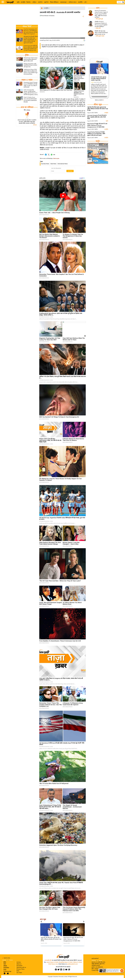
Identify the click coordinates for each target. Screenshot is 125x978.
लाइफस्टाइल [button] (63, 2)
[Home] (41, 8)
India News (53, 163)
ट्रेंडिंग (27, 55)
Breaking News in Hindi (65, 962)
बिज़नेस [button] (28, 2)
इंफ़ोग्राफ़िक (6, 967)
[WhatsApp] (83, 27)
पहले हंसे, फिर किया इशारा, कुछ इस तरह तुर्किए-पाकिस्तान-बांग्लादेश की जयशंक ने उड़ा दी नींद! (51, 939)
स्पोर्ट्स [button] (34, 2)
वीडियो (5, 966)
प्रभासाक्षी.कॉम (48, 960)
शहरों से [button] (46, 2)
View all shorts (99, 100)
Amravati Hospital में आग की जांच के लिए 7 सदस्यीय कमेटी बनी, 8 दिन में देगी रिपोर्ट (96, 117)
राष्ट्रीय (18, 2)
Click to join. (56, 158)
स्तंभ (97, 8)
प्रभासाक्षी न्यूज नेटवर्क (44, 40)
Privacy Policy (20, 969)
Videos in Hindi (77, 962)
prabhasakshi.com (72, 964)
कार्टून (5, 969)
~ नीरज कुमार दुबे (99, 19)
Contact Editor (95, 970)
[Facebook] (83, 20)
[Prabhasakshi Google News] (84, 40)
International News (63, 163)
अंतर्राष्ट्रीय (23, 2)
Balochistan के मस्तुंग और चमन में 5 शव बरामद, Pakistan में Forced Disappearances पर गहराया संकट (73, 939)
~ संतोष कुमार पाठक (99, 36)
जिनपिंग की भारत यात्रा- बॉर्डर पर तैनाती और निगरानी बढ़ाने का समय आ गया (101, 32)
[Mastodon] (69, 970)
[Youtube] (66, 970)
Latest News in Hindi (52, 962)
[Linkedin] (61, 970)
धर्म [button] (85, 2)
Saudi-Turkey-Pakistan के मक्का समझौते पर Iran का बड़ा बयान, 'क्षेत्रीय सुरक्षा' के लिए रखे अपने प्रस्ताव (96, 133)
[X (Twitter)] (83, 24)
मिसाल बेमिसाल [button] (54, 2)
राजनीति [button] (80, 2)
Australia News (45, 163)
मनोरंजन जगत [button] (72, 2)
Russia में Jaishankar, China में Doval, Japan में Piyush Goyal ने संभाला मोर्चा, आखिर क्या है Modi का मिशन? (101, 14)
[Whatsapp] (51, 155)
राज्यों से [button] (40, 2)
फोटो (5, 964)
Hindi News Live (53, 964)
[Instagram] (64, 970)
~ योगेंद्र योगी (98, 28)
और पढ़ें (34, 125)
